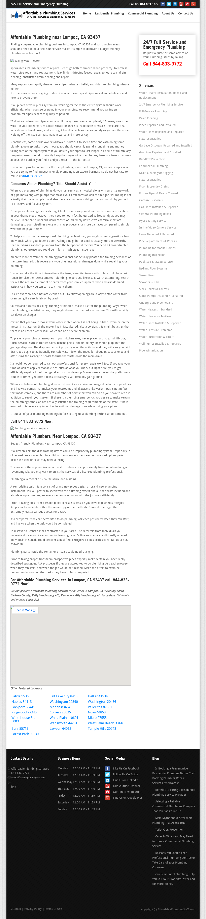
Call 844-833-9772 (162, 64)
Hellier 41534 (98, 696)
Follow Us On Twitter (126, 774)
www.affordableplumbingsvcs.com (28, 778)
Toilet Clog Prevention (169, 829)
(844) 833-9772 (32, 176)
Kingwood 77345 (24, 712)
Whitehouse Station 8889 (26, 719)
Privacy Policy (33, 909)
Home (87, 13)
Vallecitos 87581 (100, 707)
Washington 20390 (64, 702)
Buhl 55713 (19, 728)
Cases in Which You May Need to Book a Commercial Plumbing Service (173, 841)
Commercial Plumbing (143, 13)
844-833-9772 (149, 4)
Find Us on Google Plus (127, 797)
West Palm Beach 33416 (106, 723)
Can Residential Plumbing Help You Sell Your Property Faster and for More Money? (173, 879)
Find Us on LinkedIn (125, 780)
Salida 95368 (20, 696)
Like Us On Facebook (126, 768)
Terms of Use (53, 909)
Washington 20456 (102, 702)
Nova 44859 (97, 712)
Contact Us (185, 13)
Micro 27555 (97, 718)
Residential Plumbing (109, 13)
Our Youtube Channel (126, 786)
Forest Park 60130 (25, 734)
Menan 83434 (60, 707)
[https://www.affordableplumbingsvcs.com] (43, 18)
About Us (168, 13)
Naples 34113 (21, 702)
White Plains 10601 (64, 718)
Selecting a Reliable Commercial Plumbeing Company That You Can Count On (173, 806)
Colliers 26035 (60, 712)
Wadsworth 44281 (63, 723)
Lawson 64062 (60, 728)
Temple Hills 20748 (102, 728)
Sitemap (15, 909)
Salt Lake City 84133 (64, 696)
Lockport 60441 (23, 707)
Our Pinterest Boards (126, 792)
